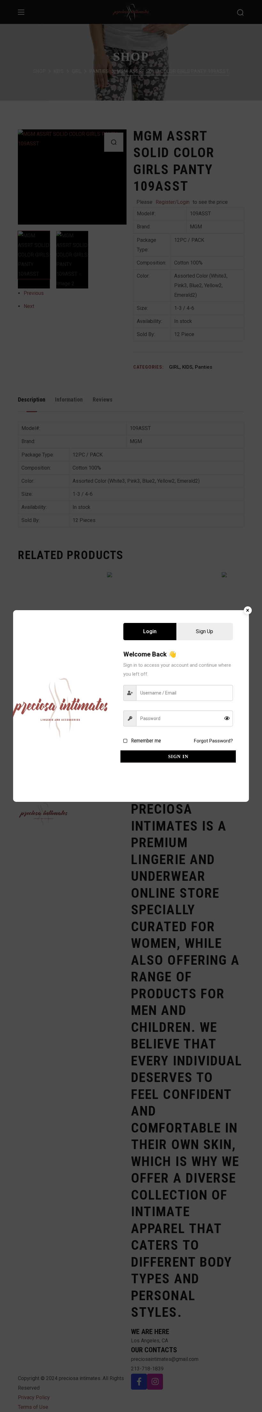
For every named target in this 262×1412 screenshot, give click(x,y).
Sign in (178, 756)
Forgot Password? (213, 741)
